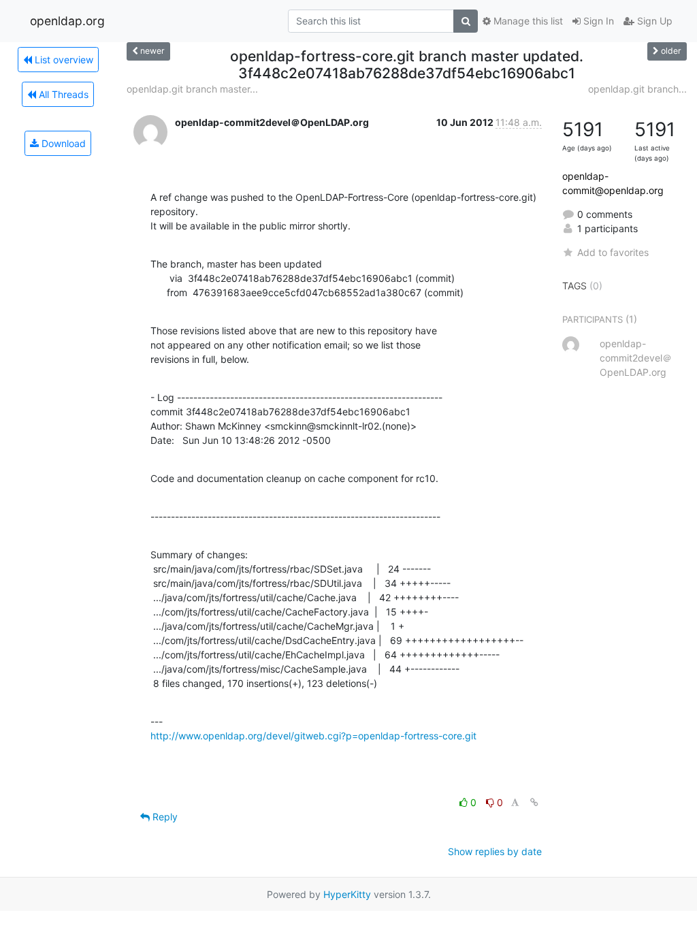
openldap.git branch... (637, 89)
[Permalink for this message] (534, 802)
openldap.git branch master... (192, 89)
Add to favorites (613, 252)
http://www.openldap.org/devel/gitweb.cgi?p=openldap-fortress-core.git (313, 735)
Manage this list (527, 21)
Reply (164, 816)
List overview (62, 59)
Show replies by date (495, 851)
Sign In (597, 21)
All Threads (62, 94)
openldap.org (67, 21)
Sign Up (653, 21)
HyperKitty (347, 894)
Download (62, 143)
